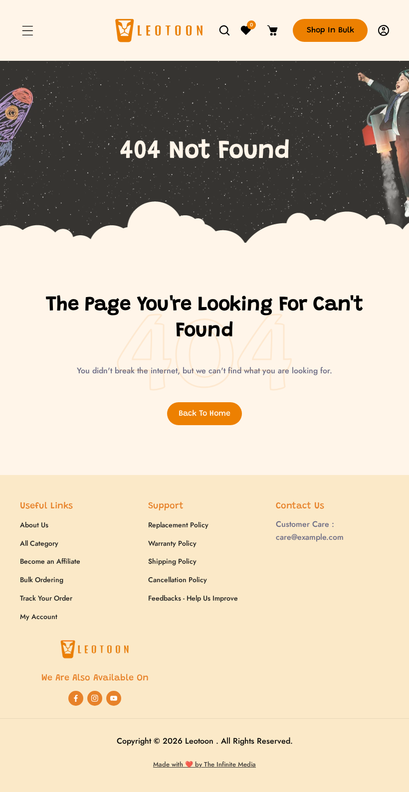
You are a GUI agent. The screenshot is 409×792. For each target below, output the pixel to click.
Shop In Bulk (330, 30)
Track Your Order (46, 598)
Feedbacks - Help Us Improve (193, 598)
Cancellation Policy (177, 580)
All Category (39, 543)
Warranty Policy (172, 543)
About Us (34, 525)
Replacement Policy (178, 525)
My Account (38, 617)
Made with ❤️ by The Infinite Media (204, 764)
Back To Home (204, 414)
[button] (27, 30)
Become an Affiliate (50, 561)
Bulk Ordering (41, 580)
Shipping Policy (172, 561)
